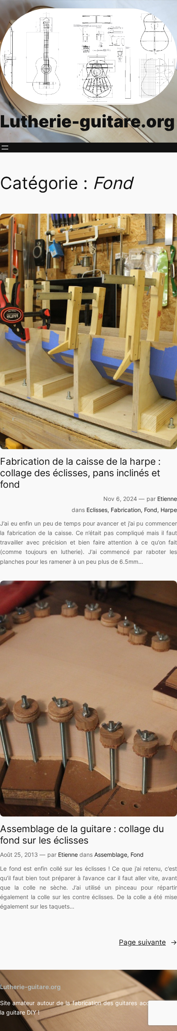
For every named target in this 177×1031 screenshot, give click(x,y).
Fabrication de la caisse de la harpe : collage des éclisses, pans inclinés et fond (80, 473)
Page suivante (148, 942)
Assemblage (110, 854)
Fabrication (126, 509)
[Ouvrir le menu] (5, 147)
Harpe (169, 509)
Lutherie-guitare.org (87, 121)
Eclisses (96, 509)
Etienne (167, 498)
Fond (150, 509)
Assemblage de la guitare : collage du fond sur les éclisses (82, 834)
